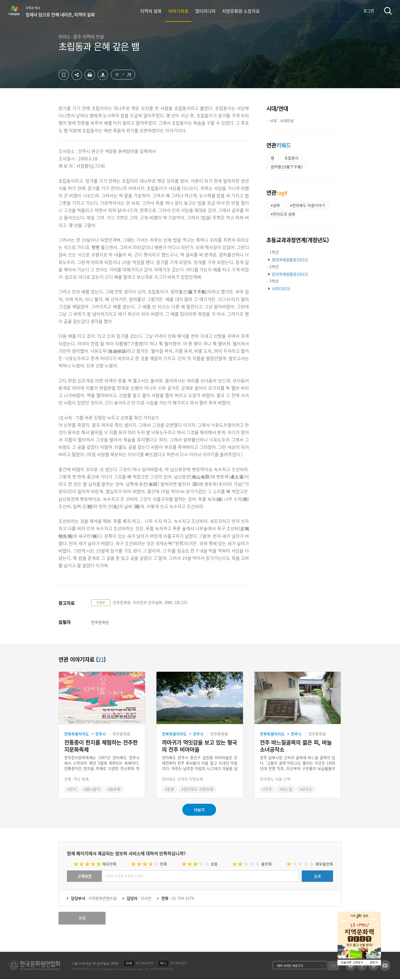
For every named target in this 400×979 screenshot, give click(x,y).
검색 (388, 11)
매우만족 (109, 864)
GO (333, 965)
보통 (214, 864)
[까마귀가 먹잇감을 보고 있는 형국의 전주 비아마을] (199, 698)
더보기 (199, 809)
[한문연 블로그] (373, 969)
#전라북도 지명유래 (197, 789)
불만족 (266, 864)
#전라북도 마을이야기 (307, 205)
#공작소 (306, 789)
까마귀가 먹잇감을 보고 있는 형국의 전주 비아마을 (199, 746)
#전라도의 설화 (283, 214)
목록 (82, 918)
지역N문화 (17, 11)
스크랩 (64, 75)
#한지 (71, 789)
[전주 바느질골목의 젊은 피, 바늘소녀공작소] (297, 698)
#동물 (169, 789)
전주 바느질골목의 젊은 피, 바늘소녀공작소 (296, 746)
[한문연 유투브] (385, 969)
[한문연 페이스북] (362, 969)
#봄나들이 (92, 789)
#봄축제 (113, 789)
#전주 (267, 789)
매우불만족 (324, 864)
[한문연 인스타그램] (350, 969)
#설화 (275, 205)
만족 (163, 864)
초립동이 (291, 158)
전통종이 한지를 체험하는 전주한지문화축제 (101, 746)
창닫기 (374, 962)
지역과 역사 (60, 12)
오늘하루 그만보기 (352, 962)
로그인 (369, 10)
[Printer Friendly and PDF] (90, 78)
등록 (317, 876)
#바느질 (285, 789)
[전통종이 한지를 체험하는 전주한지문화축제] (102, 698)
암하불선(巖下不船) (287, 166)
